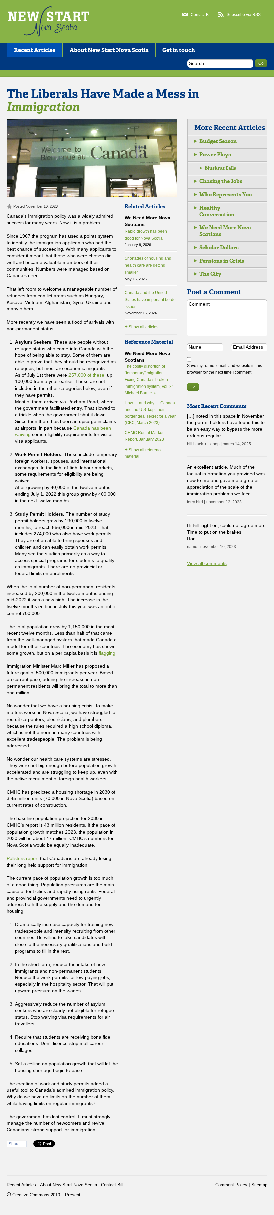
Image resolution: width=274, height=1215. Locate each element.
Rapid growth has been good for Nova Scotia (146, 238)
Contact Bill (201, 14)
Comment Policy (231, 1185)
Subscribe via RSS (244, 14)
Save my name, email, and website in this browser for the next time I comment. (224, 369)
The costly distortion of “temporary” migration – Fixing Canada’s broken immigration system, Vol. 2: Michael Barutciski (149, 379)
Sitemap (259, 1185)
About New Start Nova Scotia (109, 50)
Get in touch (178, 50)
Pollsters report (23, 858)
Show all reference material (144, 453)
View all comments (207, 563)
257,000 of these (86, 375)
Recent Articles (34, 50)
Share (14, 1144)
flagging (107, 653)
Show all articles (141, 326)
